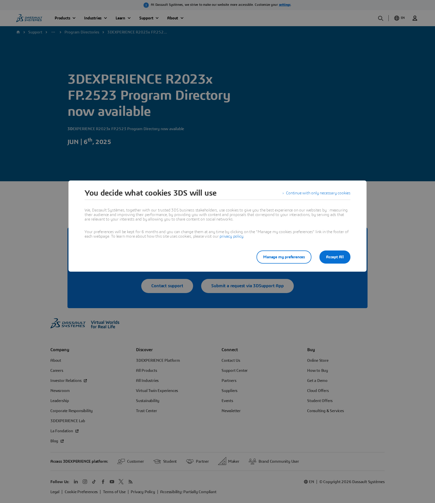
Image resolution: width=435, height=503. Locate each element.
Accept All (335, 257)
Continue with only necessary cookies (318, 193)
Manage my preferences (284, 257)
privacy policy (231, 236)
